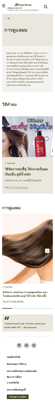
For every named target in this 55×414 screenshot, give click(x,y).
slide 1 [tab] (7, 308)
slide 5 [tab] (48, 308)
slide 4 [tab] (38, 308)
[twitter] (34, 345)
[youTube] (26, 345)
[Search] (46, 7)
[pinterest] (19, 345)
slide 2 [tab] (17, 308)
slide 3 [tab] (27, 308)
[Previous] (6, 251)
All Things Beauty (18, 187)
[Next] (47, 251)
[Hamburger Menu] (3, 6)
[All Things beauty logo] (23, 4)
